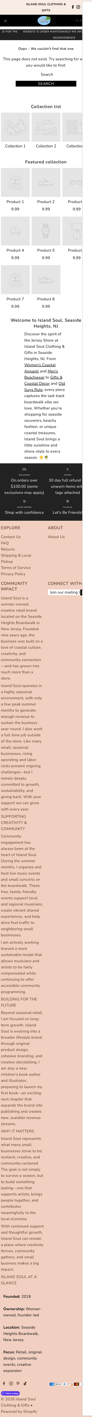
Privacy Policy (13, 574)
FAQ (5, 543)
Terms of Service (16, 567)
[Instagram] (78, 7)
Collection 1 (15, 146)
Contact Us (11, 536)
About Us (56, 536)
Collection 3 (76, 146)
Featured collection (46, 162)
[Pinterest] (18, 1384)
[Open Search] (77, 21)
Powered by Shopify (19, 1411)
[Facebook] (73, 7)
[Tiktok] (25, 1384)
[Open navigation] (17, 20)
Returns (8, 549)
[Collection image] (15, 127)
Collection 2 (46, 146)
